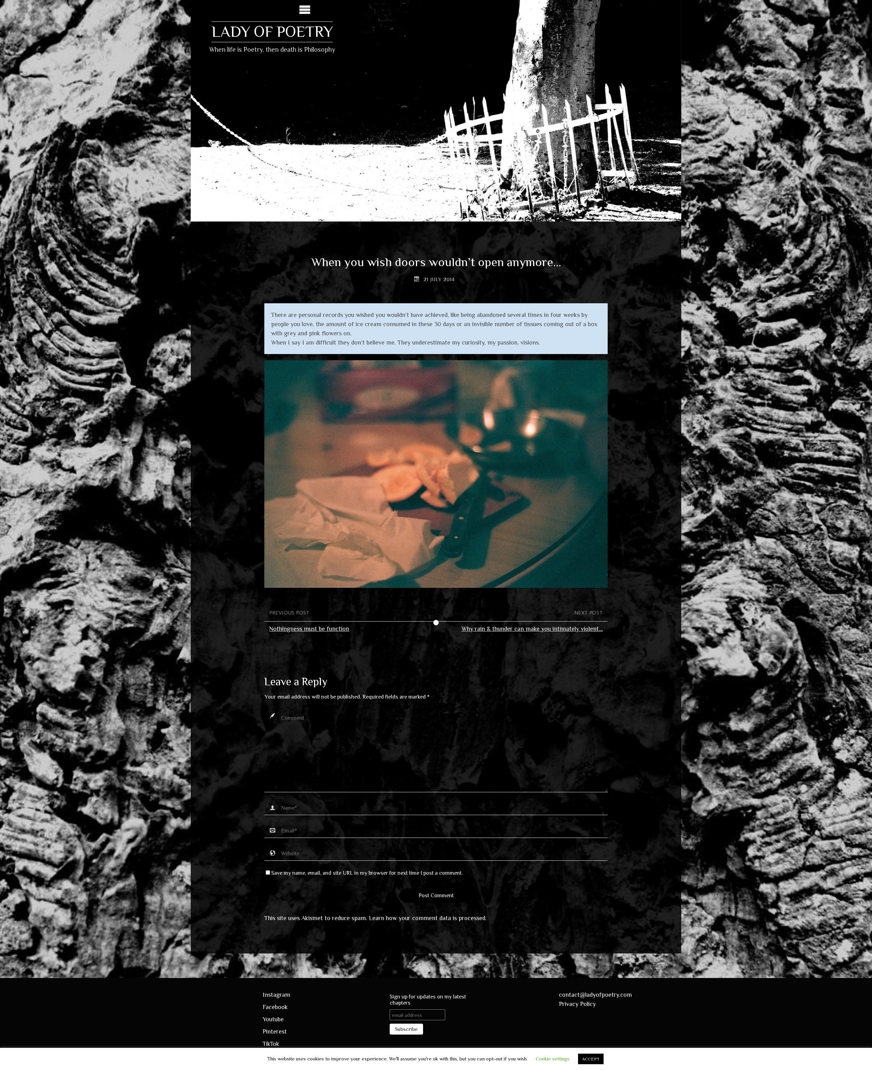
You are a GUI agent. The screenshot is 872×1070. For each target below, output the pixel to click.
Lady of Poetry (272, 31)
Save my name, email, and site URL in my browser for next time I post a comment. (367, 873)
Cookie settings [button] (553, 1058)
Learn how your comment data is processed (427, 918)
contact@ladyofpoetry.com (595, 994)
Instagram (276, 994)
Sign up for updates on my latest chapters (428, 1000)
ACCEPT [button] (591, 1058)
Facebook (275, 1007)
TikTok (271, 1043)
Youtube (273, 1019)
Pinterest (275, 1031)
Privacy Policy (577, 1003)
